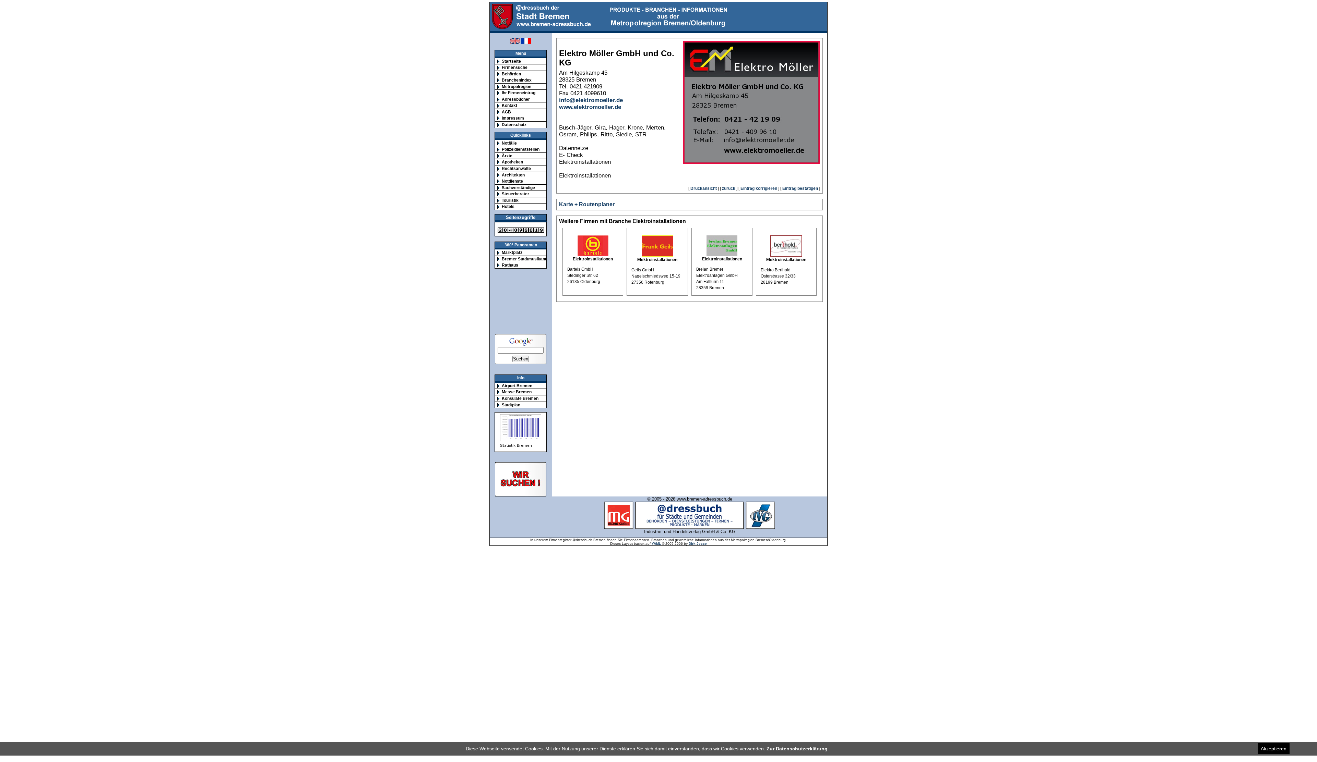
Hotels (508, 206)
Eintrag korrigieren (758, 188)
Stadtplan (511, 405)
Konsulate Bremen (520, 398)
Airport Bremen (517, 385)
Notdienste (512, 181)
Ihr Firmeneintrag (518, 92)
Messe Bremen (517, 392)
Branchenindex (517, 80)
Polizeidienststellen (520, 149)
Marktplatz (512, 252)
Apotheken (512, 162)
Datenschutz (514, 124)
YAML (656, 543)
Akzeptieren (1273, 748)
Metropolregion (516, 86)
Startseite (511, 61)
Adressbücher (516, 99)
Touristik (510, 200)
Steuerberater (515, 194)
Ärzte (507, 155)
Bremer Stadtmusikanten (526, 259)
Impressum (513, 118)
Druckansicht (703, 188)
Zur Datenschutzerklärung (797, 748)
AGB (506, 112)
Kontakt (509, 105)
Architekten (513, 175)
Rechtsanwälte (516, 168)
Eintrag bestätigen (800, 188)
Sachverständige (518, 187)
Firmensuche (514, 67)
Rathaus (510, 265)
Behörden (511, 74)
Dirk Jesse (698, 543)
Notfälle (509, 143)
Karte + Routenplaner (587, 204)
